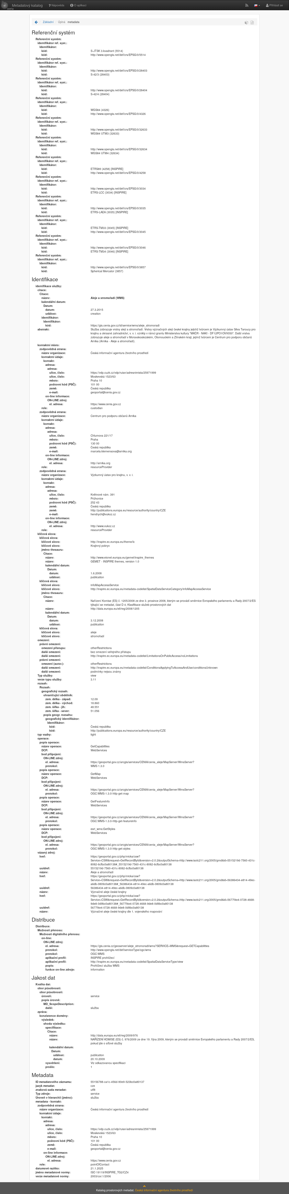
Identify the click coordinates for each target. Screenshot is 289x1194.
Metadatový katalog (27, 5)
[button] (257, 5)
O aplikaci (79, 5)
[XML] (252, 22)
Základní (48, 22)
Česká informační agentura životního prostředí (164, 1190)
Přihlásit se (276, 5)
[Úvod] (36, 22)
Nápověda (57, 5)
